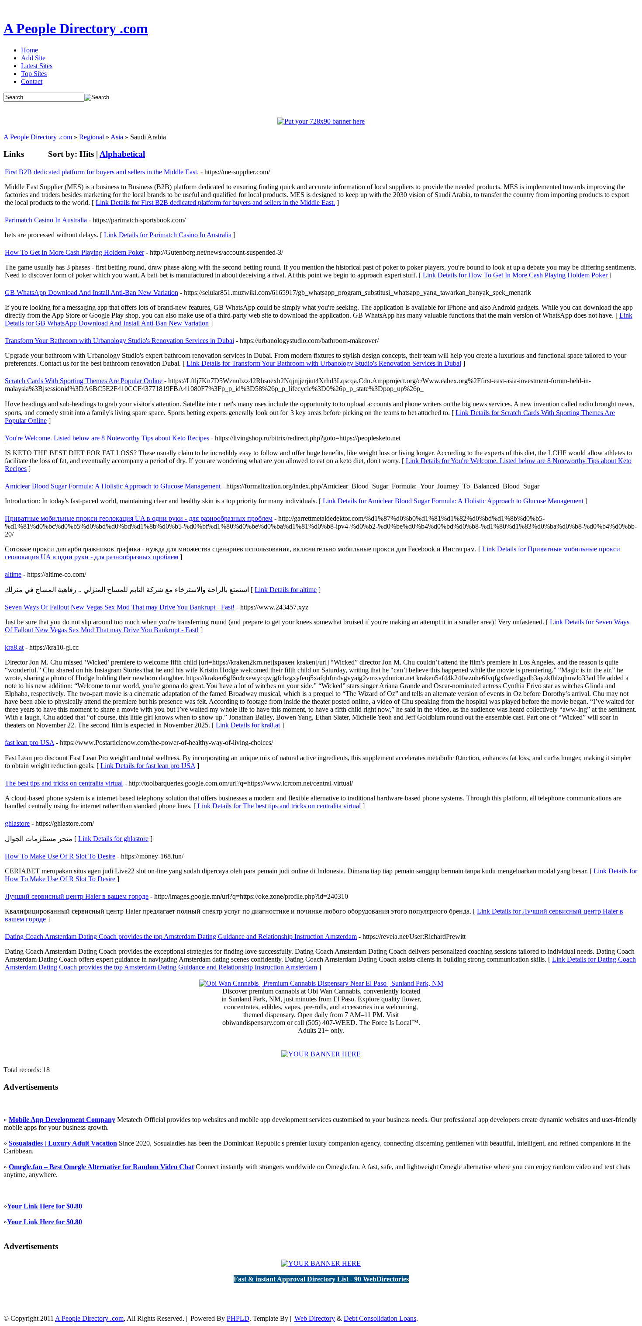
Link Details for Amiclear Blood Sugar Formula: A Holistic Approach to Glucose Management (453, 501)
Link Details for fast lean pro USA (147, 765)
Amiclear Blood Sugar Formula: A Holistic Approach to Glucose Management (113, 486)
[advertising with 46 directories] (321, 1054)
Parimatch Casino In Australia (46, 220)
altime (13, 574)
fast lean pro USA (29, 742)
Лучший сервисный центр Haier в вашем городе (76, 896)
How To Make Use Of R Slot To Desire (60, 856)
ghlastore (17, 823)
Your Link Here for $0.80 (44, 1206)
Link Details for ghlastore (113, 838)
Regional (91, 137)
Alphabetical (122, 154)
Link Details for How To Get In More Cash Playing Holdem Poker (515, 275)
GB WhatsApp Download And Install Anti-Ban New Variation (91, 292)
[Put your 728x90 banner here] (321, 121)
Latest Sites (36, 65)
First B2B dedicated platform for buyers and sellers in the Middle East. (102, 172)
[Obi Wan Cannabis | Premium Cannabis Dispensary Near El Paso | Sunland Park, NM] (321, 983)
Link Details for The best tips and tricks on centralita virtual (279, 806)
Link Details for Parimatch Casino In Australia (167, 235)
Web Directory (314, 1318)
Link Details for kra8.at (248, 725)
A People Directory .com (75, 28)
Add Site (33, 58)
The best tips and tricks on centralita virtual (64, 783)
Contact (31, 81)
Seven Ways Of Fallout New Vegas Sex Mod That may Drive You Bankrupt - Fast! (120, 607)
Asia (116, 137)
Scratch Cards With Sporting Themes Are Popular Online (83, 380)
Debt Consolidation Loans (380, 1318)
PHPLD (238, 1318)
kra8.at (14, 647)
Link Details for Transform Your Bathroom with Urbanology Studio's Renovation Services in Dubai (323, 363)
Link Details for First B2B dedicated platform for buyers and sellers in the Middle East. (215, 202)
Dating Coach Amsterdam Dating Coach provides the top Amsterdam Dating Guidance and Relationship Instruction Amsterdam (181, 936)
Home (29, 50)
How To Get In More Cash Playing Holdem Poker (74, 252)
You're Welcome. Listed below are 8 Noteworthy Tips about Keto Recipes (107, 438)
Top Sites (34, 73)
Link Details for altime (286, 589)
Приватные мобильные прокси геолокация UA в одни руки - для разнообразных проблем (139, 518)
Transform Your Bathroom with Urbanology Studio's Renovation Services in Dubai (119, 340)
